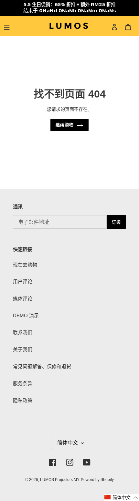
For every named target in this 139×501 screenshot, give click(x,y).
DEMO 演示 (26, 315)
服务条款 (22, 383)
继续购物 (65, 124)
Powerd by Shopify (97, 479)
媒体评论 (22, 298)
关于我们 (22, 349)
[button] (121, 497)
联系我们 (22, 332)
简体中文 (67, 442)
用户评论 (22, 281)
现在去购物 (25, 264)
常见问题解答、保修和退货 (42, 366)
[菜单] (7, 27)
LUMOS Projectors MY (60, 479)
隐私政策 (22, 400)
